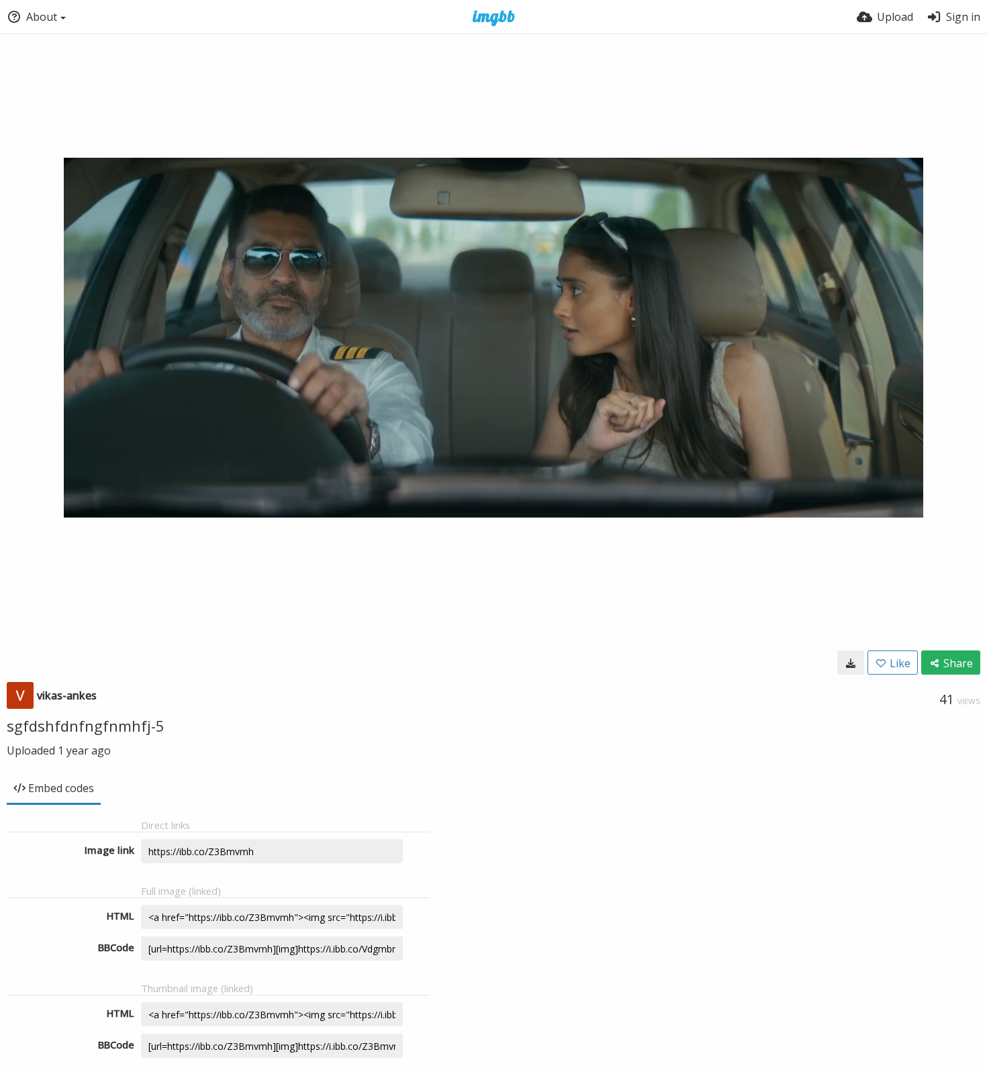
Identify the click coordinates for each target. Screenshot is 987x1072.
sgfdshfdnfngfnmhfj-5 (85, 726)
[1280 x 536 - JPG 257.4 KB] (850, 662)
